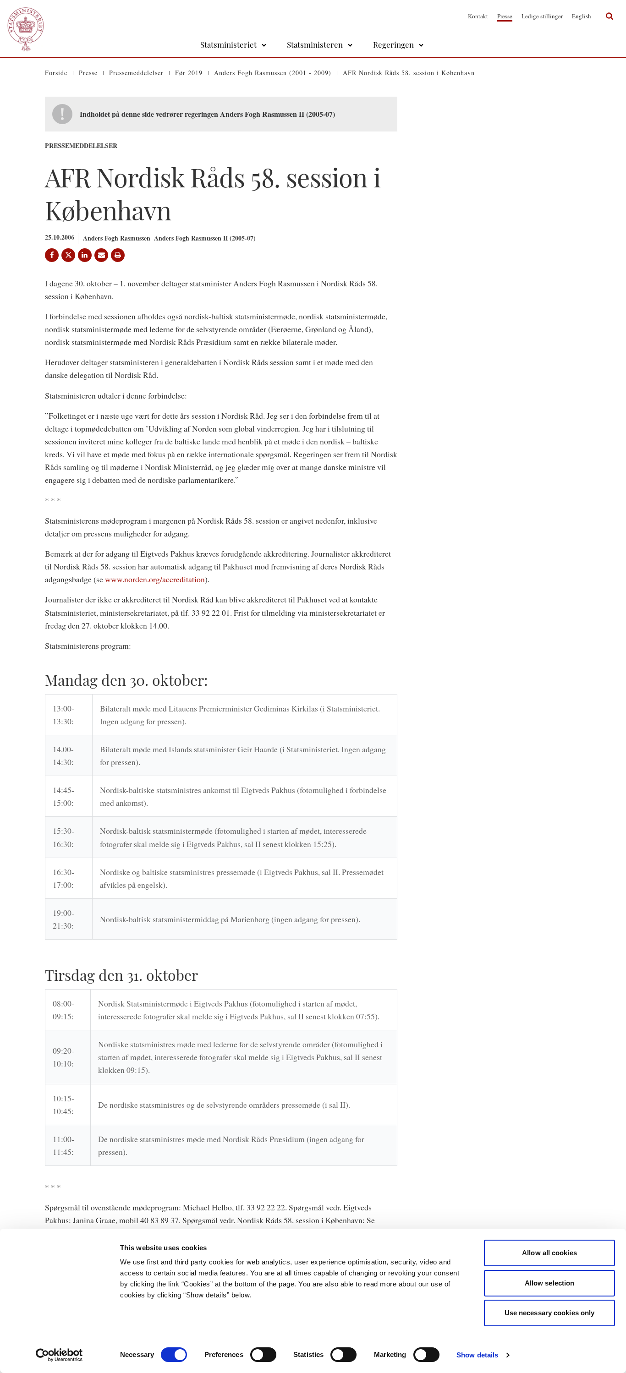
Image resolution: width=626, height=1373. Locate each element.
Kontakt (478, 16)
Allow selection (550, 1283)
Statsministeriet (228, 44)
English (581, 16)
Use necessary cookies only (550, 1313)
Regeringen (393, 44)
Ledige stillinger (542, 16)
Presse (504, 16)
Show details (477, 1355)
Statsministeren (315, 44)
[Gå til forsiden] (25, 16)
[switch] (263, 1354)
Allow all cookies (549, 1253)
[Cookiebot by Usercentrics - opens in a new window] (59, 1355)
